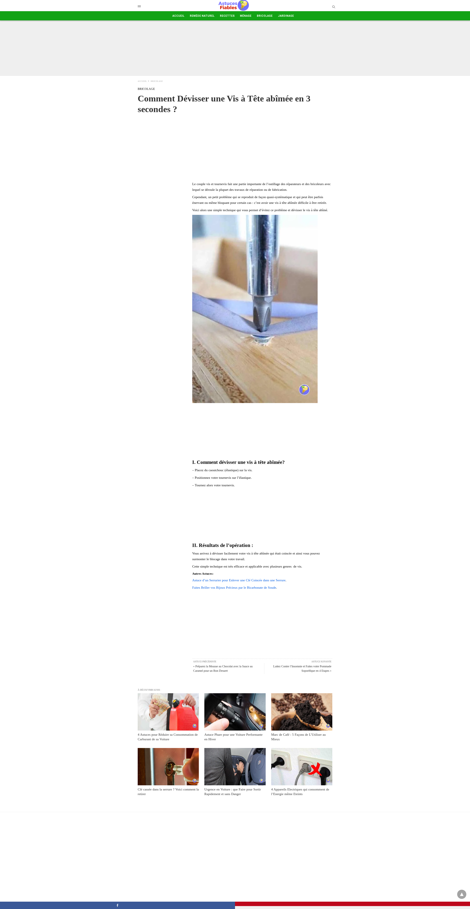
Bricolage (265, 15)
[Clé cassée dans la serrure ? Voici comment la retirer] (168, 766)
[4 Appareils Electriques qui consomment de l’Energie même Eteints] (301, 766)
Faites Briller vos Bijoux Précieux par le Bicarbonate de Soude (234, 587)
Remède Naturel (202, 15)
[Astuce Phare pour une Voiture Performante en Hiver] (234, 712)
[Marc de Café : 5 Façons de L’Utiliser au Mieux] (301, 712)
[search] (333, 6)
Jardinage (286, 15)
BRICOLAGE (157, 81)
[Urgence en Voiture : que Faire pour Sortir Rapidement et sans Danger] (234, 766)
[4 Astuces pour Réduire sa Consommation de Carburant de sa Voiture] (168, 712)
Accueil (178, 15)
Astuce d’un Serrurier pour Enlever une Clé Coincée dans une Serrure (238, 580)
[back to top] (461, 894)
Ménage (246, 15)
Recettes (227, 15)
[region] (235, 143)
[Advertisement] (235, 48)
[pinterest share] (352, 904)
